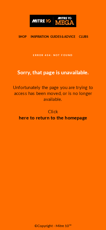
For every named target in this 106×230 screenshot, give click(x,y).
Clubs (83, 36)
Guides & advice (62, 36)
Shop (22, 36)
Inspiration (40, 36)
